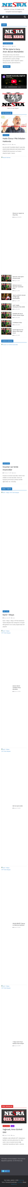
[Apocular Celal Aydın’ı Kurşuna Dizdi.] (6, 278)
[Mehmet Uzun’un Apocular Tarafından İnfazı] (6, 288)
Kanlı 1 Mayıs (6, 611)
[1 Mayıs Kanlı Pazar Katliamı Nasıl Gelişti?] (6, 1044)
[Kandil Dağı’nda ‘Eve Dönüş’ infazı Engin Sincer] (6, 332)
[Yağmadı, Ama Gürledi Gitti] (14, 1116)
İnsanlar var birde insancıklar (10, 468)
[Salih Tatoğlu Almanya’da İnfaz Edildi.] (6, 307)
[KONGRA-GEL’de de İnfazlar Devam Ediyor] (6, 315)
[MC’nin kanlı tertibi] (6, 807)
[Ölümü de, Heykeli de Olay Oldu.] (6, 215)
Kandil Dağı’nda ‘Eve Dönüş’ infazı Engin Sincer (18, 331)
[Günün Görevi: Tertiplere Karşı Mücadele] (6, 688)
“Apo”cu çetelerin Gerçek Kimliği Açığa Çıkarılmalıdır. (19, 296)
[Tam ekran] (25, 87)
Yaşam (12, 1126)
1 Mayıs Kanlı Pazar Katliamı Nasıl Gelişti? (18, 1042)
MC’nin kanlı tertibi (18, 806)
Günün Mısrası (6, 463)
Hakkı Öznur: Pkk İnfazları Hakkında (14, 140)
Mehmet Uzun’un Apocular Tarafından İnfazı (18, 286)
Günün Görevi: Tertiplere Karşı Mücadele (17, 687)
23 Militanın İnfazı (17, 322)
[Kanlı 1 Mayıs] (14, 550)
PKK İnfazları (6, 135)
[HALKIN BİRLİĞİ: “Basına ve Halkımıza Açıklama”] (6, 925)
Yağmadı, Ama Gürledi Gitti (12, 1130)
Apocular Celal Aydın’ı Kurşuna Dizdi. (18, 277)
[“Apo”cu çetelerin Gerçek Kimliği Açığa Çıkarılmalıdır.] (6, 298)
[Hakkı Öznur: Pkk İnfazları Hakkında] (14, 124)
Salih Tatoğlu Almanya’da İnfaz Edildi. (19, 306)
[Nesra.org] (3, 17)
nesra (14, 46)
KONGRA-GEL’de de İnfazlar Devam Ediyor (18, 314)
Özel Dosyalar (6, 1126)
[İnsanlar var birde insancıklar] (14, 402)
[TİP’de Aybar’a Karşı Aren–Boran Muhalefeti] (14, 34)
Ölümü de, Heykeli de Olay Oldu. (18, 214)
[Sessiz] (22, 87)
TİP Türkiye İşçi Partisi (7, 43)
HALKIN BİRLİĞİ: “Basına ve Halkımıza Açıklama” (19, 924)
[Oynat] (3, 87)
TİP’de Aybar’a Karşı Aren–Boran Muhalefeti (13, 50)
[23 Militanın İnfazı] (6, 323)
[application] (14, 81)
